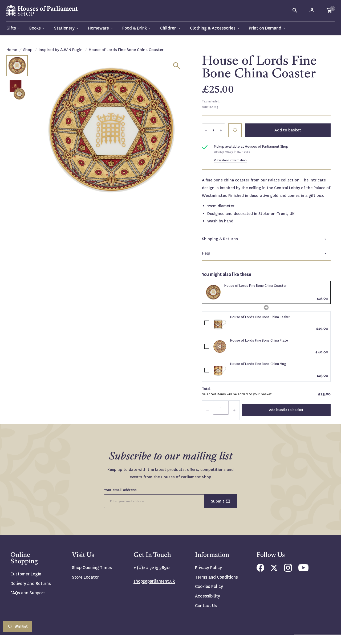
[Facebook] (260, 570)
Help (206, 253)
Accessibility (207, 596)
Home (11, 49)
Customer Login (25, 574)
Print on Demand (265, 28)
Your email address (120, 490)
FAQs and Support (27, 593)
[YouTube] (303, 569)
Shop (28, 49)
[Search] (295, 10)
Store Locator (85, 577)
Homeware (98, 28)
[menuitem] (15, 28)
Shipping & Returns (220, 239)
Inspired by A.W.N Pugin (61, 49)
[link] (213, 292)
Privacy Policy (208, 567)
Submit (217, 501)
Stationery (64, 28)
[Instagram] (288, 570)
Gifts (11, 28)
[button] (207, 410)
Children (168, 28)
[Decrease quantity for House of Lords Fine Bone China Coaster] (206, 130)
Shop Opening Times (92, 567)
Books (35, 28)
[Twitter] (274, 569)
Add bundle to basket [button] (286, 410)
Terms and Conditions (216, 577)
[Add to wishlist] (334, 6)
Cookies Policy (209, 586)
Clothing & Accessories (213, 28)
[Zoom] (176, 65)
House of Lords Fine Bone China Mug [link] (258, 364)
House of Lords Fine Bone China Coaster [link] (255, 286)
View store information (230, 160)
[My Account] (312, 10)
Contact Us (206, 605)
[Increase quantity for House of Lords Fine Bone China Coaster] (221, 130)
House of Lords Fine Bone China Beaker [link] (260, 317)
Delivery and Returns (30, 583)
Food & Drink (134, 28)
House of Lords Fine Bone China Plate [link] (259, 340)
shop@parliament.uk (154, 581)
